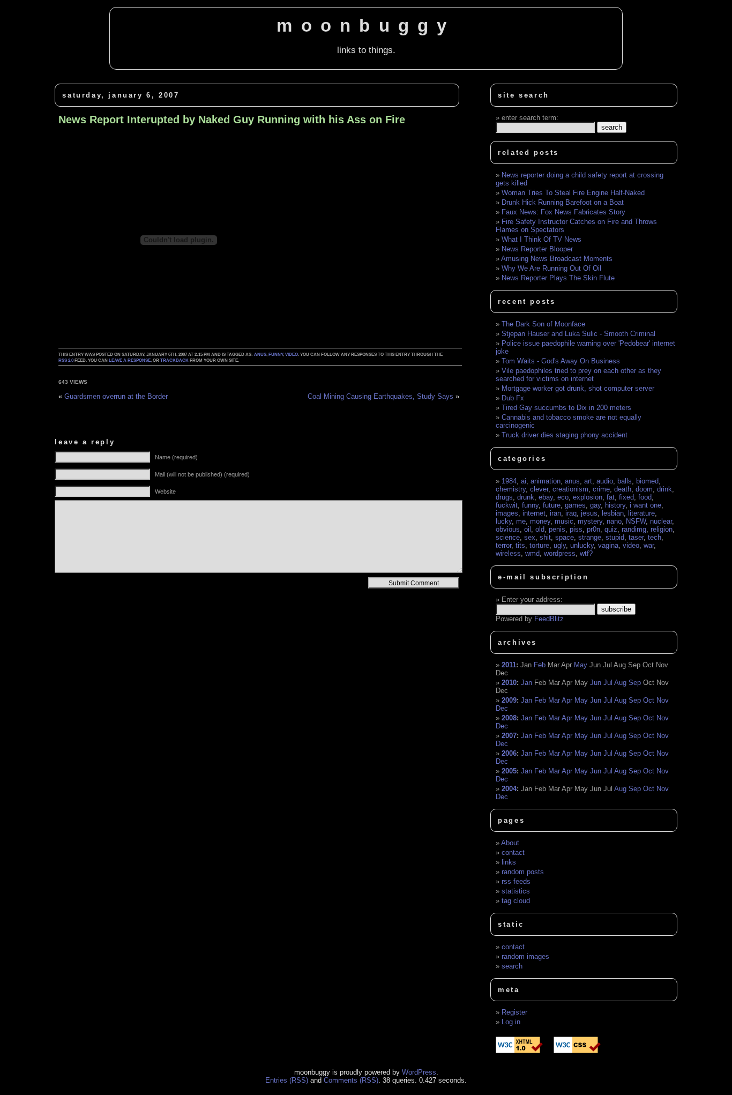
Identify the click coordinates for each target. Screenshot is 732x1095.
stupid (615, 537)
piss (576, 529)
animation (546, 481)
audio (604, 481)
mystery (590, 521)
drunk (525, 497)
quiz (610, 529)
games (575, 505)
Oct (648, 700)
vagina (608, 545)
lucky (504, 521)
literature (641, 513)
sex (529, 537)
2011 (509, 665)
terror (503, 545)
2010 (509, 683)
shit (545, 537)
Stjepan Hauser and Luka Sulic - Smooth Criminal (578, 334)
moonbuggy (366, 25)
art (588, 481)
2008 (509, 718)
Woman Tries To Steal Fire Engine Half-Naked (573, 193)
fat (611, 497)
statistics (516, 891)
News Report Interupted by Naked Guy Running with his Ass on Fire (231, 119)
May (580, 665)
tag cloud (516, 901)
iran (555, 513)
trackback (174, 360)
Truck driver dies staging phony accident (565, 435)
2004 (509, 789)
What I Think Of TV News (541, 239)
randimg (634, 529)
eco (563, 497)
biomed (647, 481)
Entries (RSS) (286, 1080)
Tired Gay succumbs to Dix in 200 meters (566, 408)
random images (525, 956)
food (645, 497)
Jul (608, 683)
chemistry (511, 489)
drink (664, 489)
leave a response (130, 360)
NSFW (636, 521)
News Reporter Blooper (537, 249)
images (507, 513)
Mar (554, 700)
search (512, 966)
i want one (645, 505)
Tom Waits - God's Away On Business (561, 361)
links (509, 862)
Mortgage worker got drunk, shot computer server (578, 388)
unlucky (582, 545)
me (521, 521)
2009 (509, 700)
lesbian (613, 513)
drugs (504, 497)
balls (624, 481)
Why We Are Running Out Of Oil (551, 268)
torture (539, 545)
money (540, 521)
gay (595, 505)
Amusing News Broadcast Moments (557, 259)
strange (589, 537)
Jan (526, 683)
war (649, 545)
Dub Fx (513, 398)
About (510, 843)
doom (644, 489)
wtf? (586, 553)
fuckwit (507, 505)
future (552, 505)
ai (523, 481)
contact (513, 852)
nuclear (661, 521)
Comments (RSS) (351, 1080)
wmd (532, 553)
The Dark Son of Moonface (543, 324)
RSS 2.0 (65, 360)
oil (527, 529)
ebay (546, 497)
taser (636, 537)
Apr (567, 700)
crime (601, 489)
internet (534, 513)
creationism (570, 489)
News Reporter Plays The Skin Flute (558, 278)
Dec (502, 708)
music (564, 521)
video (291, 354)
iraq (571, 513)
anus (260, 354)
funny (275, 354)
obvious (508, 529)
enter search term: (530, 118)
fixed (626, 497)
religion (662, 529)
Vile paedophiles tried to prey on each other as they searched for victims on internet (578, 375)
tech (654, 537)
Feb (540, 665)
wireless (508, 553)
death (622, 489)
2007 (509, 736)
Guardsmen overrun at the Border (116, 396)
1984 (509, 481)
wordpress (560, 553)
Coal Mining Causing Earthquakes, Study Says (380, 396)
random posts (523, 872)
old (539, 529)
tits (520, 545)
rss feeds (516, 881)
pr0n (593, 529)
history (615, 505)
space (564, 537)
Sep (635, 683)
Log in (511, 1022)
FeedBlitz (549, 619)
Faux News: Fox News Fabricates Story (563, 212)
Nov (662, 700)
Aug (620, 683)
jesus (589, 513)
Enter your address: (532, 599)
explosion (587, 497)
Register (514, 1012)
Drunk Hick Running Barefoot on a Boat (563, 202)
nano (614, 521)
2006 (509, 753)
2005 (509, 771)
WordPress (419, 1072)
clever (539, 489)
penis (557, 529)
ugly (560, 545)
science (508, 537)
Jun (595, 683)
